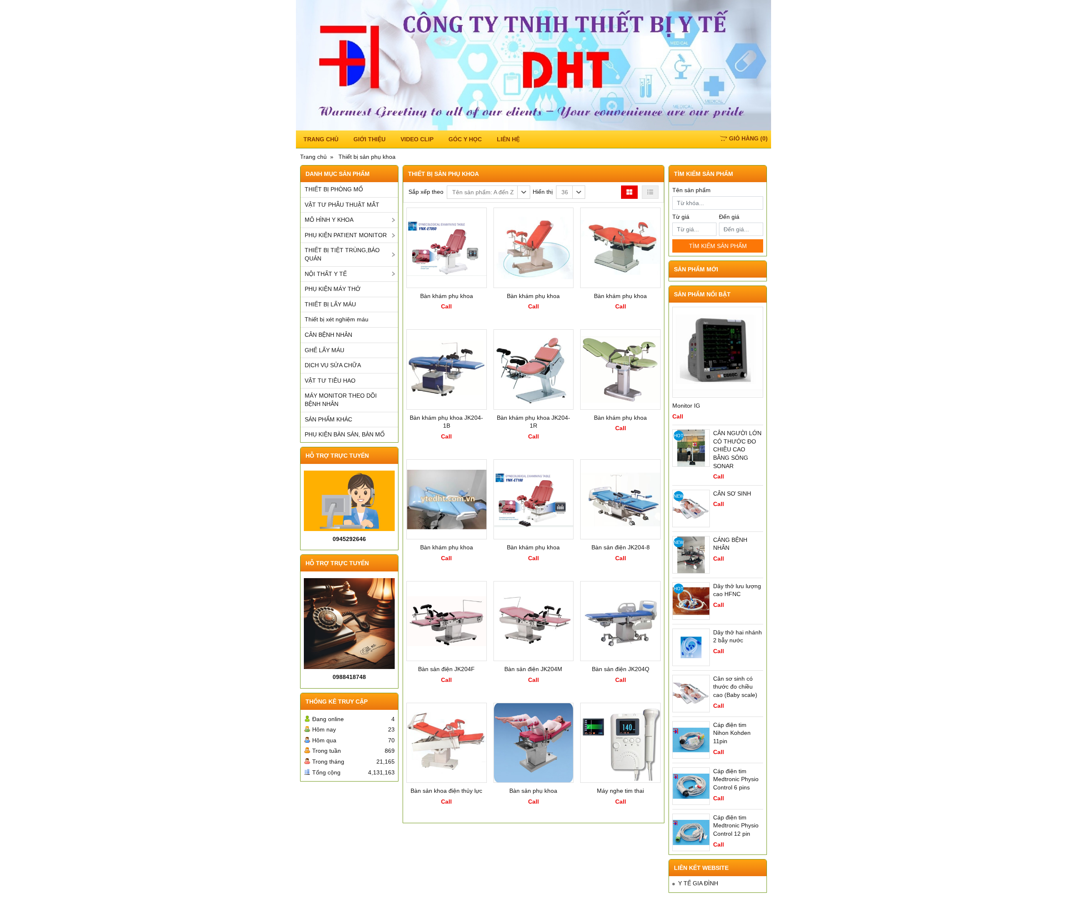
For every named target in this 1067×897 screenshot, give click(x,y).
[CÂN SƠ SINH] (691, 508)
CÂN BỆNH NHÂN (328, 334)
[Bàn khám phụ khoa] (446, 248)
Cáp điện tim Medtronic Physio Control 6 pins (736, 779)
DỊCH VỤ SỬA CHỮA (333, 365)
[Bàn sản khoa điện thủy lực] (446, 743)
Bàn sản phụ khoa (533, 790)
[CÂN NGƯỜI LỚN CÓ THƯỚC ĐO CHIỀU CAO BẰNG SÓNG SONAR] (691, 448)
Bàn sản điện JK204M (533, 669)
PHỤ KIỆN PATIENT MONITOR (346, 235)
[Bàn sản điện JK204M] (534, 621)
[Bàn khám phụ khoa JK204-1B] (446, 369)
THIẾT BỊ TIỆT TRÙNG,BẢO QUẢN (342, 254)
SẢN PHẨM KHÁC (328, 419)
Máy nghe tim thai (620, 790)
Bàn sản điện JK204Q (620, 669)
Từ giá (680, 216)
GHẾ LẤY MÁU (324, 350)
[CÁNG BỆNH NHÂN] (691, 554)
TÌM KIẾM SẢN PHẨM (718, 246)
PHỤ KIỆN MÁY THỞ (333, 289)
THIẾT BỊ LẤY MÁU (330, 304)
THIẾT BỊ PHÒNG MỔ (334, 189)
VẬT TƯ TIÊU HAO (330, 380)
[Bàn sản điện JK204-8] (620, 499)
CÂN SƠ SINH (732, 493)
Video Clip (417, 139)
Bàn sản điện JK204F (446, 669)
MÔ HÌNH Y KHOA (329, 219)
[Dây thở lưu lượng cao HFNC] (691, 601)
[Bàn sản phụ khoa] (534, 743)
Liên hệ (508, 139)
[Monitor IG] (718, 352)
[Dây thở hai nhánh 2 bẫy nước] (691, 647)
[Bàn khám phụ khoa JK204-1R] (534, 369)
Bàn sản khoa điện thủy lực (446, 790)
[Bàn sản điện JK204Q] (620, 621)
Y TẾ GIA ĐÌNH (698, 883)
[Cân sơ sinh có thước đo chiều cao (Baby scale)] (691, 693)
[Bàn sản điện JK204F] (446, 621)
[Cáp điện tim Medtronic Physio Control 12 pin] (691, 832)
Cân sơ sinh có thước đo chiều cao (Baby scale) (735, 686)
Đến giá (729, 216)
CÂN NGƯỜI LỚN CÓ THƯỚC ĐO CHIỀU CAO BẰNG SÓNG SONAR (737, 449)
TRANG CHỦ (320, 139)
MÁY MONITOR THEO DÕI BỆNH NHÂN (341, 399)
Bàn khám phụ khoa (446, 296)
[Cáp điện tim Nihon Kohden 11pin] (691, 740)
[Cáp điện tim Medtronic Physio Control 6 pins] (691, 786)
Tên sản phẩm (691, 190)
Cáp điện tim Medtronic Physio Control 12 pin (736, 825)
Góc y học (465, 139)
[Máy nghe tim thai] (620, 743)
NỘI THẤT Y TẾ (326, 274)
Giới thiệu (369, 139)
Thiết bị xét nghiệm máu (336, 319)
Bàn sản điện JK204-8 (620, 547)
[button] (488, 192)
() (748, 138)
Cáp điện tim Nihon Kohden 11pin (732, 733)
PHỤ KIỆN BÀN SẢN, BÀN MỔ (345, 434)
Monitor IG (686, 405)
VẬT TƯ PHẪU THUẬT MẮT (342, 204)
